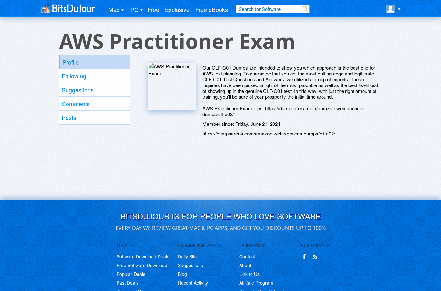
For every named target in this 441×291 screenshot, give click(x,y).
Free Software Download (142, 265)
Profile (70, 62)
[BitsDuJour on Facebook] (306, 257)
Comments (76, 103)
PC (134, 9)
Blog (182, 274)
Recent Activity (193, 282)
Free (153, 9)
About (245, 265)
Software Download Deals (143, 256)
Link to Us (249, 274)
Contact (247, 256)
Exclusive (177, 9)
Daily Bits (187, 256)
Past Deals (127, 282)
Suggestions (78, 89)
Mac (113, 9)
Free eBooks (211, 9)
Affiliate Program (256, 282)
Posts (69, 117)
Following (74, 76)
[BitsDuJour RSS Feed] (316, 257)
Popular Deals (131, 274)
